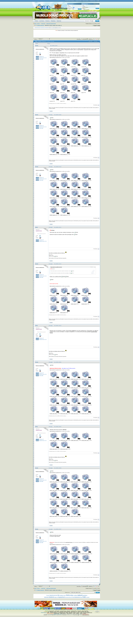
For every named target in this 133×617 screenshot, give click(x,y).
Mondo (55, 611)
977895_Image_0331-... (53, 396)
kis (58, 595)
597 (49, 586)
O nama (74, 613)
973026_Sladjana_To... (53, 128)
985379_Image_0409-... (53, 516)
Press (58, 611)
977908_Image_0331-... (64, 440)
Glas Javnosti (73, 611)
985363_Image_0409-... (64, 481)
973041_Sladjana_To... (74, 180)
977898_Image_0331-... (85, 396)
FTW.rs (67, 612)
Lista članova (41, 20)
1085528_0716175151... (86, 562)
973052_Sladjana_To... (53, 206)
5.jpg (50, 75)
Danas (88, 611)
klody (57, 25)
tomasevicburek (68, 597)
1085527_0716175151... (75, 562)
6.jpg (82, 75)
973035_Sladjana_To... (64, 145)
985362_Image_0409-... (53, 481)
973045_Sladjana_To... (74, 189)
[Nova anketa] (85, 39)
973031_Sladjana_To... (64, 137)
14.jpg (72, 92)
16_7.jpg (51, 101)
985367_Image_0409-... (53, 490)
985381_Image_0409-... (75, 516)
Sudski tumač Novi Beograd (87, 612)
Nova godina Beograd (53, 612)
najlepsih (80, 595)
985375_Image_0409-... (53, 507)
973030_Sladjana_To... (53, 137)
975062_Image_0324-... (53, 387)
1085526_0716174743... (64, 562)
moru (68, 595)
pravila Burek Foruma (68, 542)
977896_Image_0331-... (64, 396)
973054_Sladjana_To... (74, 206)
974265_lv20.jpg (84, 295)
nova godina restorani (61, 612)
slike (81, 597)
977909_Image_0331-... (75, 440)
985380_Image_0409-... (64, 516)
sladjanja (61, 595)
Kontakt (81, 613)
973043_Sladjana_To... (53, 189)
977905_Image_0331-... (75, 413)
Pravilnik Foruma (56, 613)
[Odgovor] (91, 39)
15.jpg (82, 92)
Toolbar (98, 0)
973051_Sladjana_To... (85, 197)
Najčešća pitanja (79, 0)
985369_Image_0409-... (75, 490)
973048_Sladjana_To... (85, 189)
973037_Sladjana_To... (85, 145)
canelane (54, 25)
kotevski (46, 597)
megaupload (61, 597)
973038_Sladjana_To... (53, 154)
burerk (51, 595)
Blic (48, 611)
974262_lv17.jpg (52, 295)
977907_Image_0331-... (53, 440)
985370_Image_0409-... (85, 490)
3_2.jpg (72, 66)
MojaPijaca (70, 612)
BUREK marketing (92, 11)
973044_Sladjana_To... (64, 189)
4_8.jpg (82, 66)
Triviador (48, 612)
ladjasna (56, 597)
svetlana (75, 595)
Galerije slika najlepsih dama (51, 23)
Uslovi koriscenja (69, 613)
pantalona (85, 595)
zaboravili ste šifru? (96, 3)
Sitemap (84, 613)
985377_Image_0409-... (75, 507)
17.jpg (61, 101)
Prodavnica (48, 20)
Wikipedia (51, 611)
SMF (78, 614)
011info (78, 612)
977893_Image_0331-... (75, 387)
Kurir (76, 611)
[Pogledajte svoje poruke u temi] (98, 39)
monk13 (50, 25)
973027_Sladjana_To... (64, 128)
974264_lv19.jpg (73, 295)
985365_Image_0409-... (85, 481)
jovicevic (55, 595)
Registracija (59, 20)
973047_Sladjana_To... (53, 197)
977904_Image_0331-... (64, 413)
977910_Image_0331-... (85, 440)
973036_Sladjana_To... (74, 145)
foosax (36, 45)
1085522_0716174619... (64, 553)
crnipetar (87, 597)
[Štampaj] (94, 39)
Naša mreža (61, 611)
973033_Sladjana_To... (85, 137)
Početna (36, 20)
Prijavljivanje (53, 20)
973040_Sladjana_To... (64, 180)
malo (84, 597)
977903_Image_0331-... (53, 413)
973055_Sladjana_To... (85, 206)
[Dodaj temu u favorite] (96, 39)
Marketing (77, 613)
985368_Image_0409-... (64, 490)
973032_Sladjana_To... (74, 137)
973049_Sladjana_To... (64, 197)
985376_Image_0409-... (64, 507)
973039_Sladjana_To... (64, 154)
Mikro (79, 611)
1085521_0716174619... (54, 553)
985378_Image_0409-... (85, 507)
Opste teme (43, 23)
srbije (71, 595)
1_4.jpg (51, 66)
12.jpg (51, 92)
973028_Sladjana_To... (74, 128)
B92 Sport (82, 611)
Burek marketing (86, 0)
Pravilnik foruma (92, 0)
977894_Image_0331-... (85, 387)
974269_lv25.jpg (52, 312)
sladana (51, 597)
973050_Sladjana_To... (74, 197)
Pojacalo (74, 612)
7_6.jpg (72, 75)
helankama (77, 597)
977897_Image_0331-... (75, 396)
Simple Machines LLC (85, 614)
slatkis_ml (59, 25)
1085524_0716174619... (86, 553)
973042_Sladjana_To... (85, 180)
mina (73, 597)
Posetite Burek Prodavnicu (70, 0)
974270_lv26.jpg (63, 312)
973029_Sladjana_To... (85, 128)
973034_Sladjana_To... (53, 145)
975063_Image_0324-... (64, 387)
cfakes (64, 595)
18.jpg (72, 101)
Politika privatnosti (63, 613)
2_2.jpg (61, 66)
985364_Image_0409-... (75, 481)
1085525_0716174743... (54, 562)
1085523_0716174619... (75, 553)
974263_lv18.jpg (63, 295)
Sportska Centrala (67, 611)
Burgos (81, 612)
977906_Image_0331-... (85, 413)
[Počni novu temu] (79, 39)
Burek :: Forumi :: (37, 23)
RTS (85, 611)
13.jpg (61, 92)
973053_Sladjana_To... (64, 206)
